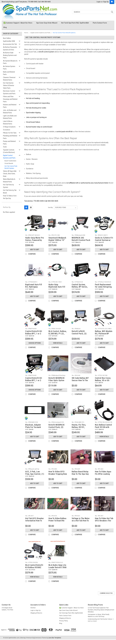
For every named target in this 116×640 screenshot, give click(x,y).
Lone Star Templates (54, 638)
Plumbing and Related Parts (10, 137)
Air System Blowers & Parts (10, 62)
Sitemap (22, 638)
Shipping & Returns (36, 613)
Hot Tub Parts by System (8, 186)
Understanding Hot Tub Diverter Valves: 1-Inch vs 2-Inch (101, 620)
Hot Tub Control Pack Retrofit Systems (11, 167)
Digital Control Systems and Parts (9, 156)
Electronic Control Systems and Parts (9, 92)
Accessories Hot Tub (10, 44)
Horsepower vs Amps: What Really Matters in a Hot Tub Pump (98, 615)
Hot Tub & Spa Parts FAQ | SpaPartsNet (75, 23)
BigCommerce (36, 638)
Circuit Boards (9, 163)
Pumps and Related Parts (9, 142)
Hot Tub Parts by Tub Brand (9, 191)
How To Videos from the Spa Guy (10, 197)
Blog (5, 27)
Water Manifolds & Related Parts (9, 180)
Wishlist (33, 608)
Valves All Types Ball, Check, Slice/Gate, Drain (10, 173)
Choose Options (35, 343)
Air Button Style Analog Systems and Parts (10, 55)
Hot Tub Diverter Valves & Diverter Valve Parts (8, 85)
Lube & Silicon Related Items (7, 122)
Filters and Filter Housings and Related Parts (10, 99)
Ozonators (6, 130)
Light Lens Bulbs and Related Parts (10, 117)
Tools (5, 147)
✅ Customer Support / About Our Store (17, 23)
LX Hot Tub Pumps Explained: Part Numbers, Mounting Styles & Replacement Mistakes (101, 610)
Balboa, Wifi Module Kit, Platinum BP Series (103, 333)
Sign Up (106, 2)
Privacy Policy (63, 621)
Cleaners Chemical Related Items (9, 78)
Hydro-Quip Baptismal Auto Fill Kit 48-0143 (56, 286)
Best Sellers (7, 38)
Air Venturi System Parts (9, 67)
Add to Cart (34, 249)
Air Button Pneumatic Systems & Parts (10, 48)
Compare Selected (106, 593)
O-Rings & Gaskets (9, 127)
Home (26, 32)
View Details (57, 343)
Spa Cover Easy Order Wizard (46, 23)
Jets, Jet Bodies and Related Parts (9, 111)
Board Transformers (10, 161)
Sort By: (50, 207)
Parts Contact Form (100, 23)
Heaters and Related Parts (9, 106)
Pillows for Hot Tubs (9, 133)
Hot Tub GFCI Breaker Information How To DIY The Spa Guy (34, 520)
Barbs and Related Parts (9, 73)
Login (99, 2)
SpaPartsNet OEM (9, 41)
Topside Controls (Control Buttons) (9, 151)
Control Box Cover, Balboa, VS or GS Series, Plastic (103, 380)
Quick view (34, 232)
